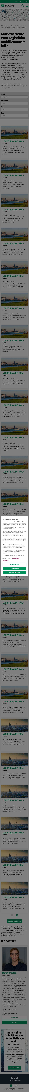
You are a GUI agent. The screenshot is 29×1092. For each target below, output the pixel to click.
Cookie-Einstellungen (14, 564)
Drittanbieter (5, 560)
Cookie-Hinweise (15, 558)
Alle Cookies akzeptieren (14, 572)
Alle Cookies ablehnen (14, 568)
